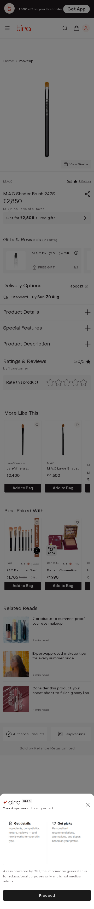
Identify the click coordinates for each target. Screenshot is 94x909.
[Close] (88, 805)
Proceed (47, 895)
